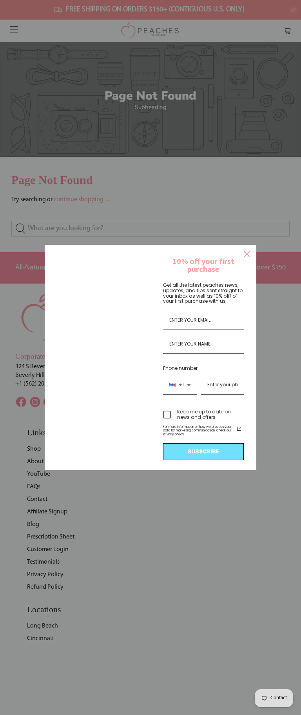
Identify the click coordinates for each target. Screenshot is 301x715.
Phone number (180, 368)
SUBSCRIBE (203, 451)
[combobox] (180, 385)
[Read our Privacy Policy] (239, 428)
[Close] (247, 254)
